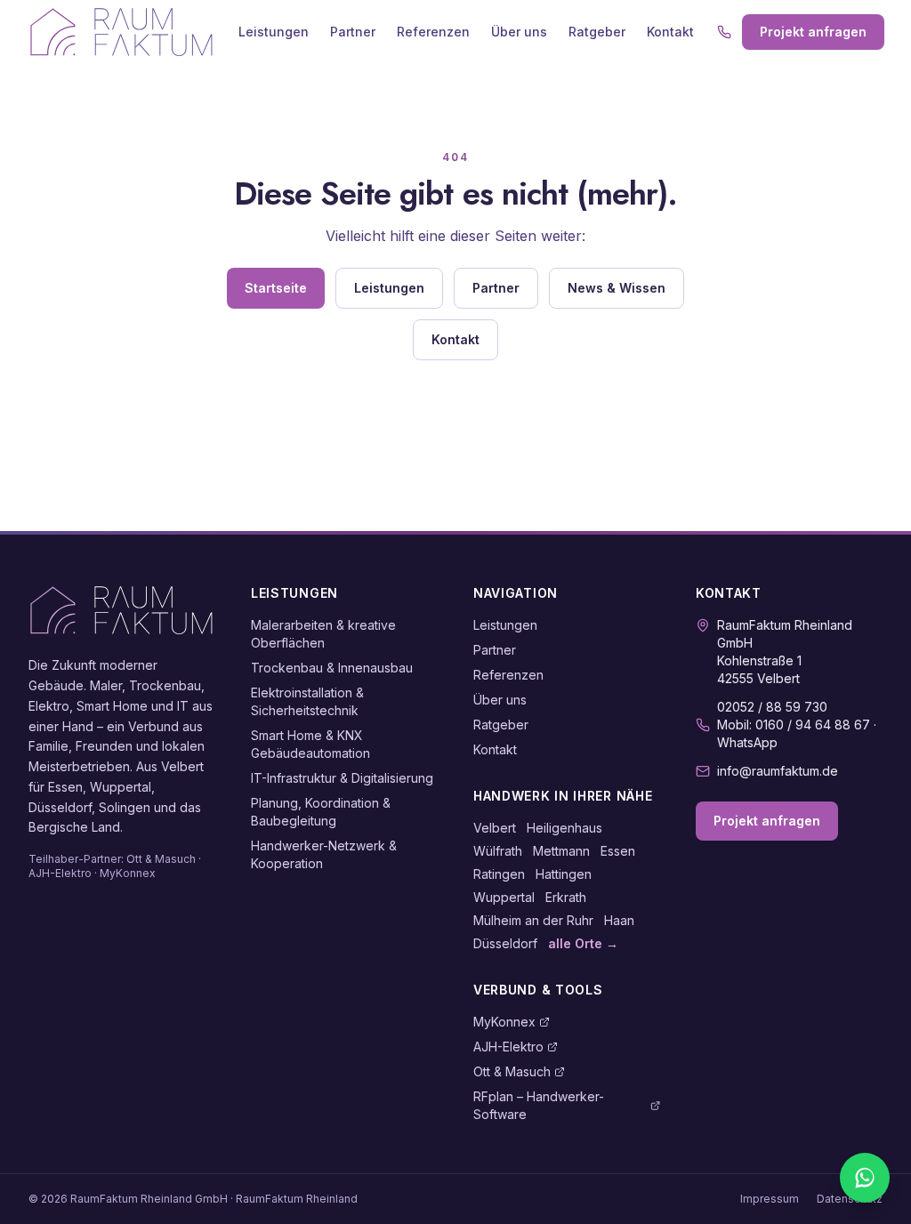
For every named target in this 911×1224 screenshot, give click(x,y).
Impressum (769, 1198)
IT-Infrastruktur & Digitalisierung (342, 777)
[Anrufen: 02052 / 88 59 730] (724, 32)
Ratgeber (596, 31)
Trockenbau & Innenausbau (332, 667)
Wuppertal (504, 897)
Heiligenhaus (564, 827)
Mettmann (561, 850)
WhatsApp (747, 742)
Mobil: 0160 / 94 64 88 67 (793, 724)
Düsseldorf (505, 943)
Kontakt (670, 31)
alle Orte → (583, 943)
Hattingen (564, 874)
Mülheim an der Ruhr (533, 920)
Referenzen (433, 31)
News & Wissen (616, 287)
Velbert (494, 827)
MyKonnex (504, 1021)
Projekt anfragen (813, 31)
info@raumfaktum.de (777, 770)
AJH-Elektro (508, 1046)
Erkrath (565, 897)
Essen (618, 850)
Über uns (519, 31)
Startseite (276, 287)
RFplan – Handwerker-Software (538, 1105)
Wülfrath (497, 850)
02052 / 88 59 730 (772, 706)
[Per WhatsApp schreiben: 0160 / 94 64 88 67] (865, 1178)
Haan (619, 920)
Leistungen (273, 31)
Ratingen (499, 874)
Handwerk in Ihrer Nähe (562, 795)
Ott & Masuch (512, 1071)
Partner (352, 31)
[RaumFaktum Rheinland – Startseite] (121, 32)
